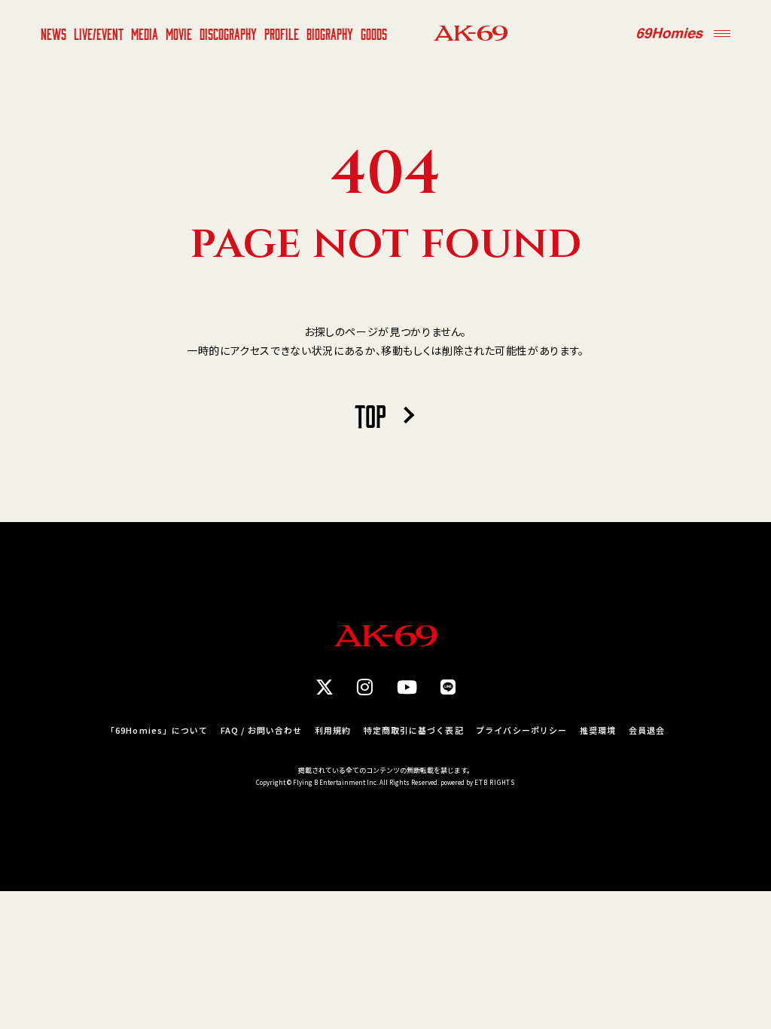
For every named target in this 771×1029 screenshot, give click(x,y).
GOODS (374, 33)
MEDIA (144, 33)
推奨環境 (598, 730)
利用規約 (333, 730)
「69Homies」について (157, 730)
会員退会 (647, 730)
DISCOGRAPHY (228, 33)
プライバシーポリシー (521, 730)
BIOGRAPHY (329, 33)
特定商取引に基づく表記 (414, 730)
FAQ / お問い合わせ (261, 730)
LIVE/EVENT (98, 33)
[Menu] (722, 33)
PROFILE (281, 33)
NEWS (53, 33)
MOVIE (179, 33)
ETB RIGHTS (494, 782)
